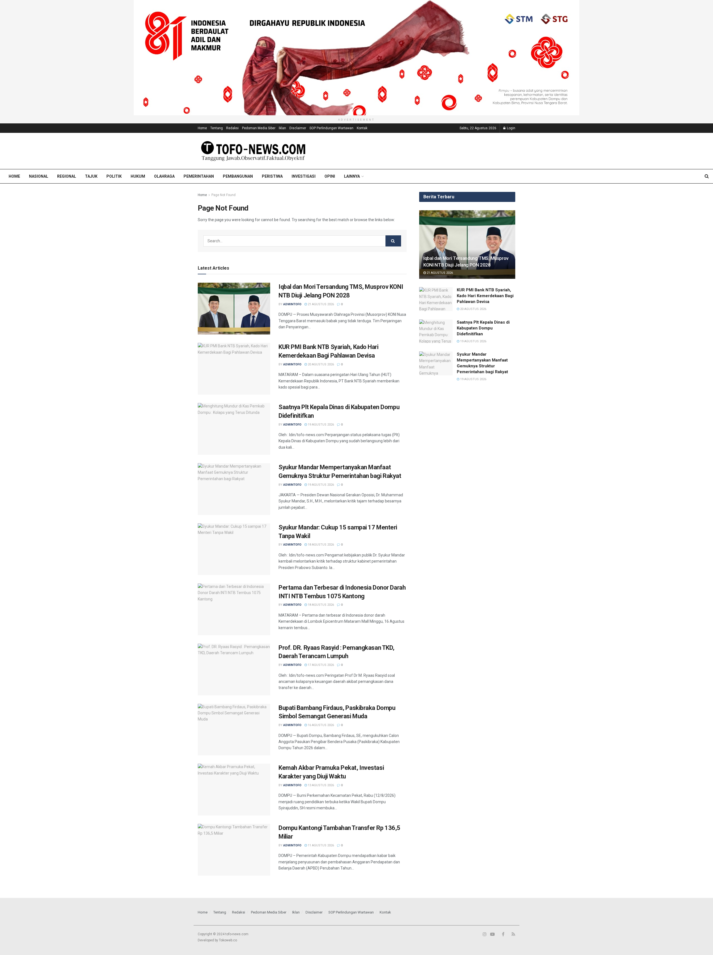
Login (510, 128)
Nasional (38, 176)
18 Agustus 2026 (320, 544)
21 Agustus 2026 (320, 304)
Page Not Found (223, 195)
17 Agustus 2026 (320, 665)
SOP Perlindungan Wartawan (331, 128)
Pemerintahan (199, 176)
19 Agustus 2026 (320, 424)
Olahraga (164, 176)
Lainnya (352, 176)
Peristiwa (272, 176)
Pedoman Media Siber (258, 128)
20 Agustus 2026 (320, 364)
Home (202, 128)
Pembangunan (238, 176)
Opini (329, 176)
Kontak (362, 128)
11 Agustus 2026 (320, 845)
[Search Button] (393, 240)
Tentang (216, 128)
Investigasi (304, 176)
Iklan (282, 128)
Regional (66, 176)
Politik (114, 176)
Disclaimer (297, 128)
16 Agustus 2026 (320, 725)
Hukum (138, 176)
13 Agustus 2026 (320, 785)
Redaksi (232, 128)
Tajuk (91, 176)
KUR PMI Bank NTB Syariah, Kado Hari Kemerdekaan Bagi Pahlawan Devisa (485, 295)
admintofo (292, 304)
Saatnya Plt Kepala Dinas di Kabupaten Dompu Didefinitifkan (483, 328)
